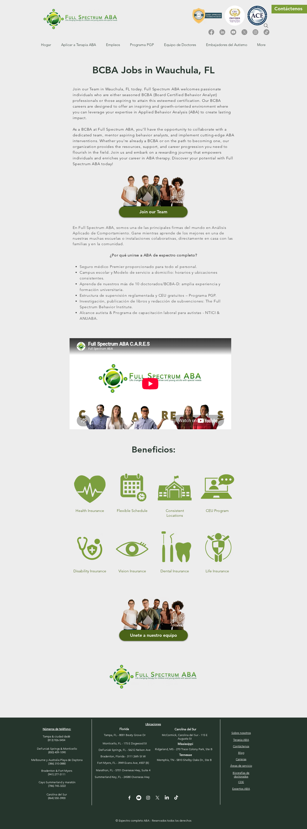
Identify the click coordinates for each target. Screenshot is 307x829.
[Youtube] (233, 32)
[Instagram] (255, 32)
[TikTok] (266, 32)
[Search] (266, 26)
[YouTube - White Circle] (138, 797)
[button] (113, 44)
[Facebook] (211, 32)
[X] (244, 32)
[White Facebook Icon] (129, 797)
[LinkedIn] (222, 32)
